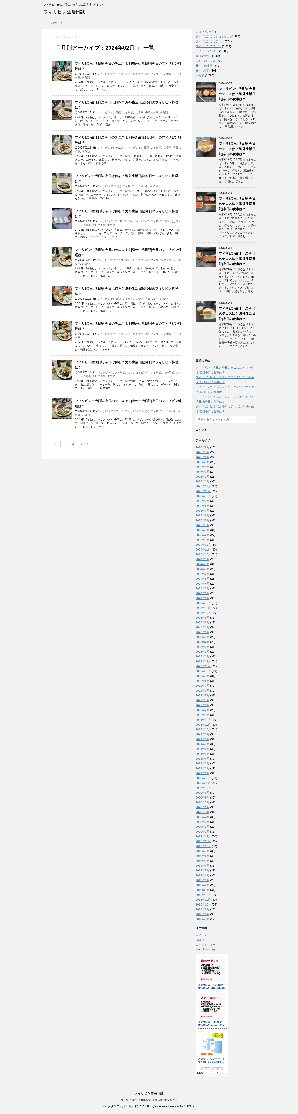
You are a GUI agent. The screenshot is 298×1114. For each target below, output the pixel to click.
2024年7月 (202, 569)
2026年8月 (202, 447)
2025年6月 (202, 515)
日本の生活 (203, 70)
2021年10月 (203, 729)
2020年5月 (202, 812)
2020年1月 (202, 831)
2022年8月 (202, 680)
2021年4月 (202, 758)
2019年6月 (202, 865)
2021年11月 (203, 724)
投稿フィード (204, 939)
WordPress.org (205, 949)
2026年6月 (202, 457)
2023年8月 (202, 622)
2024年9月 (202, 559)
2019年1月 (202, 890)
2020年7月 (202, 802)
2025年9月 (202, 500)
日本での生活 (204, 65)
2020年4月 (202, 817)
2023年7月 (202, 627)
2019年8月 (202, 855)
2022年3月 (202, 705)
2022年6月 (202, 690)
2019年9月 (202, 851)
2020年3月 (202, 821)
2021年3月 (202, 763)
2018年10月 (203, 904)
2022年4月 (202, 700)
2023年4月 (202, 642)
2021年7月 (202, 744)
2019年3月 (202, 880)
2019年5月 (202, 870)
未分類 (86, 77)
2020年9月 (202, 792)
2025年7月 (202, 510)
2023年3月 (202, 646)
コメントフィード (207, 944)
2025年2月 (202, 535)
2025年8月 (202, 505)
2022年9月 (202, 676)
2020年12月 (203, 778)
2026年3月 (202, 471)
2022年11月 (203, 666)
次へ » (84, 444)
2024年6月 (202, 573)
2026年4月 (202, 466)
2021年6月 (202, 749)
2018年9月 (202, 909)
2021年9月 (202, 734)
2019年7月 (202, 860)
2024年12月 (203, 544)
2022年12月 (203, 661)
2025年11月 (203, 491)
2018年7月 (202, 919)
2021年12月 (203, 719)
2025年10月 (203, 496)
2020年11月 (203, 783)
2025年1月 (202, 539)
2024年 (67, 37)
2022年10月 (203, 671)
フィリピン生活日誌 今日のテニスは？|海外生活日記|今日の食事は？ (237, 94)
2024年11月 (203, 549)
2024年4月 (202, 583)
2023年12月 (203, 603)
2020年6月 (202, 807)
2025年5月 (202, 520)
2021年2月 (202, 768)
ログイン (201, 935)
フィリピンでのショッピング (132, 221)
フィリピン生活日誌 (64, 12)
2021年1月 (202, 773)
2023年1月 (202, 656)
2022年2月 (202, 710)
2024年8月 (202, 564)
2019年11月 (203, 841)
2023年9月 (202, 617)
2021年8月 (202, 739)
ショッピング (105, 221)
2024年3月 (202, 588)
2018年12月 (203, 894)
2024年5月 (202, 578)
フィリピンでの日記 (137, 73)
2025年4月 (202, 525)
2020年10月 (203, 787)
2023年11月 (203, 607)
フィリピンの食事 (161, 73)
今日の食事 (151, 112)
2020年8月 (202, 797)
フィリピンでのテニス (110, 73)
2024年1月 (202, 598)
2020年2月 (202, 826)
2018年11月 (203, 899)
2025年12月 (203, 486)
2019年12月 (203, 836)
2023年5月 (202, 637)
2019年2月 (202, 885)
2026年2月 (202, 476)
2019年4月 (202, 875)
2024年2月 (202, 593)
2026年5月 (202, 462)
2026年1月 (202, 481)
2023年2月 (202, 651)
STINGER (188, 1106)
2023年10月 (203, 612)
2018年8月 (202, 914)
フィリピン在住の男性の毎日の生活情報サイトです (149, 1100)
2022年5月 (202, 695)
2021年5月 (202, 753)
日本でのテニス (205, 60)
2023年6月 (202, 632)
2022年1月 (202, 714)
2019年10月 (203, 846)
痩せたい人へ (58, 23)
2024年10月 (203, 554)
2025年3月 (202, 530)
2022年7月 (202, 685)
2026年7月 (202, 452)
